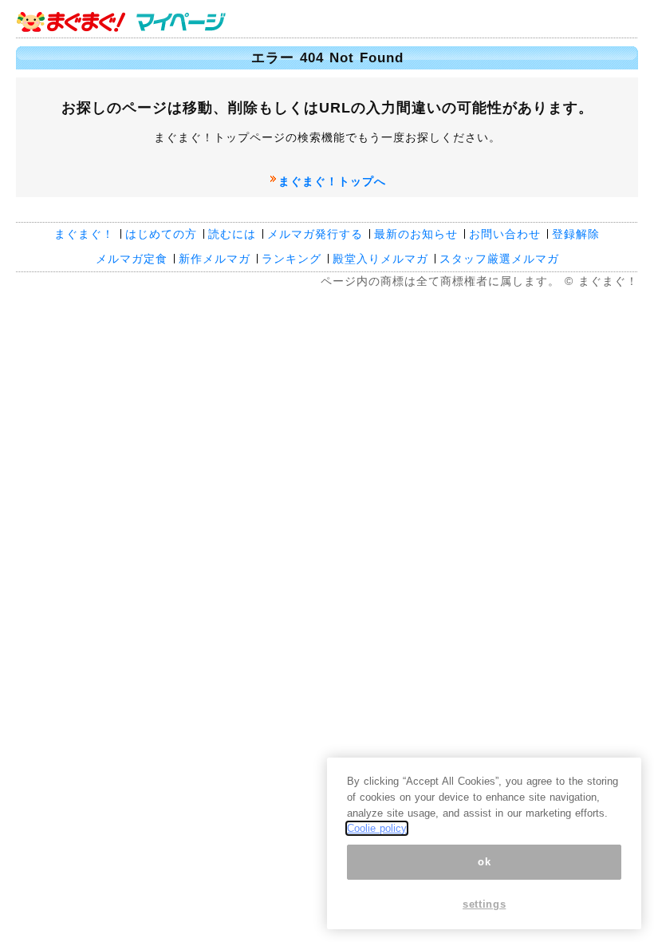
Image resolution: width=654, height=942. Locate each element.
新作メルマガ (214, 258)
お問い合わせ (505, 234)
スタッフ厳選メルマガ (499, 258)
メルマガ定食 (131, 258)
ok (484, 862)
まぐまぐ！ (84, 234)
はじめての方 (161, 234)
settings (484, 904)
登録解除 (576, 234)
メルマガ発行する (315, 234)
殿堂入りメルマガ (380, 258)
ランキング (291, 258)
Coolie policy (377, 828)
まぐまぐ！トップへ (332, 181)
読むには (232, 234)
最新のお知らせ (416, 234)
